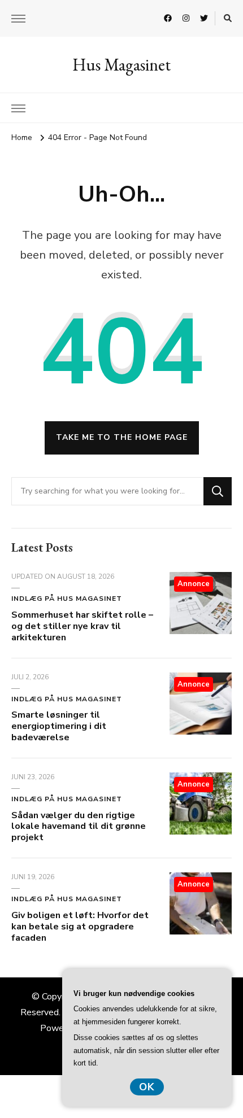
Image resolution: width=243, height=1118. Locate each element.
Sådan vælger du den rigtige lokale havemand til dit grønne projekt (78, 826)
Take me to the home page (122, 437)
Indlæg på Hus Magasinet (66, 598)
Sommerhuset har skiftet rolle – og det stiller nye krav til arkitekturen (82, 626)
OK (147, 1087)
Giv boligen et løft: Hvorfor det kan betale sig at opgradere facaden (80, 926)
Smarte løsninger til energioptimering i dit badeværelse (58, 726)
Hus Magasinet (121, 65)
